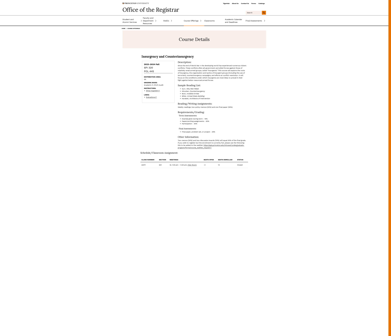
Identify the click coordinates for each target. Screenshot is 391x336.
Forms (253, 3)
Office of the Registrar (150, 9)
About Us (235, 3)
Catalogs (261, 3)
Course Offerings (133, 28)
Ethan (152, 91)
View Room (192, 165)
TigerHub (226, 3)
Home (123, 28)
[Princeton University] (135, 3)
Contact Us (245, 3)
